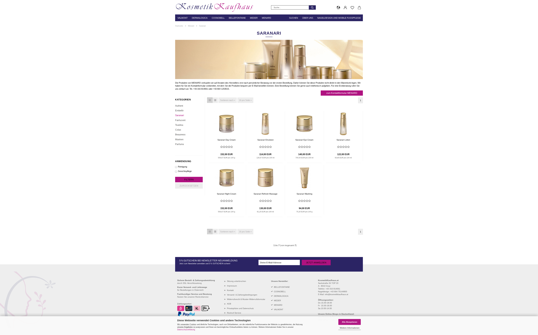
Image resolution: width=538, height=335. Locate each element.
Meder (254, 18)
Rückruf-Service (234, 313)
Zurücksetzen (189, 186)
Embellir (179, 110)
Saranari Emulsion (265, 140)
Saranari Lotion (343, 140)
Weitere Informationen (350, 328)
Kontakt (230, 290)
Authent (179, 105)
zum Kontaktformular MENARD (341, 93)
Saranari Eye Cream (304, 140)
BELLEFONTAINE (282, 287)
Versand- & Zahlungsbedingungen (242, 295)
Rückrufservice (201, 297)
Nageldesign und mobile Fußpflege (339, 18)
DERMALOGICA (281, 296)
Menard (266, 18)
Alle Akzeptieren (349, 322)
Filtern (189, 179)
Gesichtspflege (185, 171)
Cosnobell (218, 18)
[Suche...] (312, 7)
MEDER (277, 300)
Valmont (183, 18)
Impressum (232, 286)
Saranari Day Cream (226, 140)
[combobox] (227, 100)
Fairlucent (180, 120)
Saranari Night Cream (226, 194)
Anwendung (183, 161)
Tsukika (179, 125)
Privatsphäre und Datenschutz (240, 308)
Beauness (180, 134)
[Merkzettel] (352, 8)
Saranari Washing (304, 194)
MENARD (278, 305)
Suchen (293, 18)
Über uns (307, 18)
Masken (179, 139)
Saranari (179, 115)
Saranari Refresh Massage (265, 194)
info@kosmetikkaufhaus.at (336, 294)
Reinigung (182, 166)
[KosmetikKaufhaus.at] (216, 6)
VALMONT (278, 309)
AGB (229, 304)
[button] (338, 8)
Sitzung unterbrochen (236, 281)
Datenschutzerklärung (186, 330)
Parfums (179, 144)
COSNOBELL (280, 291)
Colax (178, 129)
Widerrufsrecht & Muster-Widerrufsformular (246, 299)
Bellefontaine (237, 18)
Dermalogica (199, 18)
